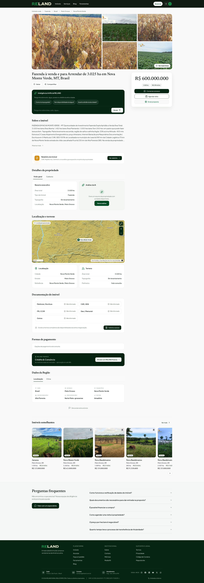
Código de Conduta (143, 557)
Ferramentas (84, 4)
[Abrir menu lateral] (167, 4)
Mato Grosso (65, 11)
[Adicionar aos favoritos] (59, 430)
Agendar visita (153, 96)
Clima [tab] (48, 379)
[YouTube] (153, 572)
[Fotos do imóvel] (67, 41)
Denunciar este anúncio (80, 408)
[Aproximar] (121, 229)
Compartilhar (51, 84)
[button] (78, 158)
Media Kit (108, 560)
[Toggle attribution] (122, 260)
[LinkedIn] (149, 572)
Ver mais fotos (163, 66)
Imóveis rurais (36, 11)
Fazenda (47, 11)
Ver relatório (113, 158)
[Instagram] (141, 572)
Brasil (56, 11)
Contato (108, 553)
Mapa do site (140, 560)
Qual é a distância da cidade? (87, 102)
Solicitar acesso (113, 328)
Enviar (116, 110)
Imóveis (58, 4)
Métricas (108, 557)
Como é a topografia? (43, 102)
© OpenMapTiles (103, 260)
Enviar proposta (153, 102)
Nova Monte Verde (79, 11)
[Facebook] (145, 572)
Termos (138, 550)
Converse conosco (153, 91)
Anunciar (158, 4)
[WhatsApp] (160, 572)
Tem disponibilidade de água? (64, 102)
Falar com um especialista (47, 506)
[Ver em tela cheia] (121, 224)
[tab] (38, 176)
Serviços (67, 4)
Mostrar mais (36, 145)
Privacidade (140, 553)
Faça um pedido (78, 557)
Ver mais (164, 423)
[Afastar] (121, 233)
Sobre (107, 550)
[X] (157, 572)
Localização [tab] (38, 379)
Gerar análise (101, 203)
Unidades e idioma (155, 578)
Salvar (38, 84)
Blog (74, 4)
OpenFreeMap (95, 260)
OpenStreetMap (116, 260)
